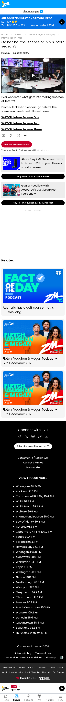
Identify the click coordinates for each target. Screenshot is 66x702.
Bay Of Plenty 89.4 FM (30, 522)
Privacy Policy (23, 653)
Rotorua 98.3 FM (26, 527)
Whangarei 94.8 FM (28, 486)
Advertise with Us (33, 462)
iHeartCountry (16, 672)
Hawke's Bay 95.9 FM (29, 547)
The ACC (32, 667)
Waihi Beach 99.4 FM (29, 506)
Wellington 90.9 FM (28, 572)
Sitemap (51, 657)
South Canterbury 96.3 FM (33, 607)
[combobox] (26, 135)
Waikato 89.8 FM (27, 511)
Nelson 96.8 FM (26, 577)
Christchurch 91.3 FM (29, 597)
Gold (4, 672)
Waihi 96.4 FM (25, 501)
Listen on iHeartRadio (33, 688)
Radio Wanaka (32, 672)
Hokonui (46, 672)
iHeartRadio (33, 467)
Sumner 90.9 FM (26, 602)
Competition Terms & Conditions (22, 657)
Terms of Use (43, 653)
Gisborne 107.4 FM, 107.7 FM (34, 532)
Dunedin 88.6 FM (27, 618)
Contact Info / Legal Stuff (33, 457)
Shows (18, 34)
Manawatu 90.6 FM (28, 557)
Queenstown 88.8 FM (30, 623)
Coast (52, 667)
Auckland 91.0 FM (27, 491)
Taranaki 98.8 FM (27, 542)
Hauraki (42, 667)
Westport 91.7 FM (27, 587)
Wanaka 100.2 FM (27, 612)
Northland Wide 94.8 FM (31, 633)
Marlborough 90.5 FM (30, 582)
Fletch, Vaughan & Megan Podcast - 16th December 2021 (33, 394)
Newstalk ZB (9, 667)
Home (4, 34)
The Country (58, 672)
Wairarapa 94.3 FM (28, 562)
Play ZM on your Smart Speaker (33, 167)
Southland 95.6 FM (28, 628)
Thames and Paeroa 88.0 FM (35, 517)
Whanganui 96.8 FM (28, 552)
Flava (60, 667)
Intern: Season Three (11, 37)
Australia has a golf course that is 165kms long (33, 291)
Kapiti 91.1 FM (24, 567)
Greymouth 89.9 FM (29, 592)
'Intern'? (10, 101)
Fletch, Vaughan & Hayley (42, 34)
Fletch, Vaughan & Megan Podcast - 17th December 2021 (33, 343)
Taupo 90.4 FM (25, 537)
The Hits (21, 667)
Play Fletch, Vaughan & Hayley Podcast (33, 193)
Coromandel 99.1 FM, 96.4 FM (35, 496)
